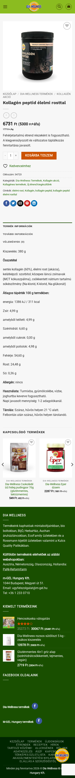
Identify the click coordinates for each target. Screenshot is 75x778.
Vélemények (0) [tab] (14, 241)
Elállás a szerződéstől (38, 761)
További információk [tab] (18, 234)
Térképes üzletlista (30, 754)
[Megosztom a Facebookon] (6, 203)
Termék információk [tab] (17, 226)
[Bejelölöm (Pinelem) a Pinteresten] (27, 203)
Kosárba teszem (39, 155)
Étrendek (23, 744)
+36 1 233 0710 (19, 593)
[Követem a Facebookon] (35, 706)
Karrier (54, 754)
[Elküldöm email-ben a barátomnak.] (20, 203)
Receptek (40, 744)
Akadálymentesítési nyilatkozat (37, 758)
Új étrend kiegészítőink (39, 184)
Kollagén (29, 190)
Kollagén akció (51, 180)
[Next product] (6, 115)
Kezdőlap (9, 93)
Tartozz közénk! (19, 748)
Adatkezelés (22, 751)
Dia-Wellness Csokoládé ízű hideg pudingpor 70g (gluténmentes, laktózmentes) (19, 489)
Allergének (44, 748)
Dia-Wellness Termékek (36, 93)
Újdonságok (54, 741)
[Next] (72, 472)
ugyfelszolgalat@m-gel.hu (30, 588)
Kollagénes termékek (14, 184)
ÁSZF (38, 751)
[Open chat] (62, 755)
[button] (5, 6)
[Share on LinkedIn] (34, 203)
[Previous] (3, 472)
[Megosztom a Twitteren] (13, 203)
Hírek (55, 744)
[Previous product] (14, 115)
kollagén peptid (43, 190)
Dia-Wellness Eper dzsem (55, 486)
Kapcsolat (53, 751)
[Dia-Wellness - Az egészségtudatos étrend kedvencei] (34, 6)
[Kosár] (69, 7)
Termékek (34, 741)
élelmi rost (18, 190)
